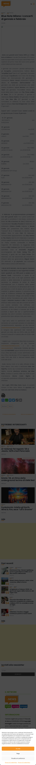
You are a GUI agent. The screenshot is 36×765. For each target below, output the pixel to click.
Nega (18, 753)
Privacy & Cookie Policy (11, 762)
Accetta (18, 748)
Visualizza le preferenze (18, 758)
